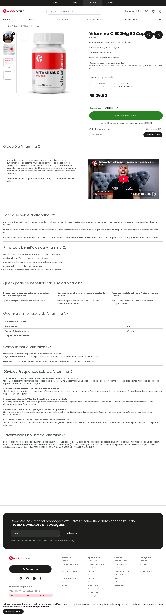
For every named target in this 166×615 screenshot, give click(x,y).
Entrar (138, 11)
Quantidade (95, 107)
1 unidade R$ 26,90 (101, 85)
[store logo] (13, 11)
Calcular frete (153, 134)
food (110, 2)
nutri (74, 2)
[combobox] (74, 11)
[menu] (146, 10)
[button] (9, 49)
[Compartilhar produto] (158, 35)
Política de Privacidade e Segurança (59, 540)
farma (56, 2)
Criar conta (129, 11)
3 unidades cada (126, 85)
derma (92, 2)
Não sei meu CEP (153, 129)
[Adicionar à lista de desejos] (149, 35)
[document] (83, 608)
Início (9, 26)
